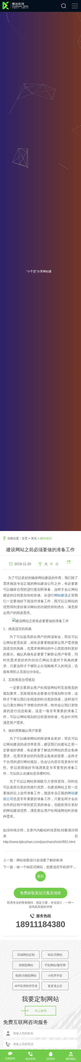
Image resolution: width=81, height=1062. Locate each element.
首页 (25, 538)
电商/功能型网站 (26, 975)
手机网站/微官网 (55, 965)
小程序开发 (55, 975)
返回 (40, 876)
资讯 (34, 538)
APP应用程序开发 (26, 986)
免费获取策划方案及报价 (40, 893)
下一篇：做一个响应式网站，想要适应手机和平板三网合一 (40, 867)
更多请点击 (55, 986)
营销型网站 (26, 965)
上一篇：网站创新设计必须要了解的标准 (33, 860)
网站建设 (61, 595)
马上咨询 (40, 1010)
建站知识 (46, 538)
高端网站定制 (26, 954)
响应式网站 (55, 954)
